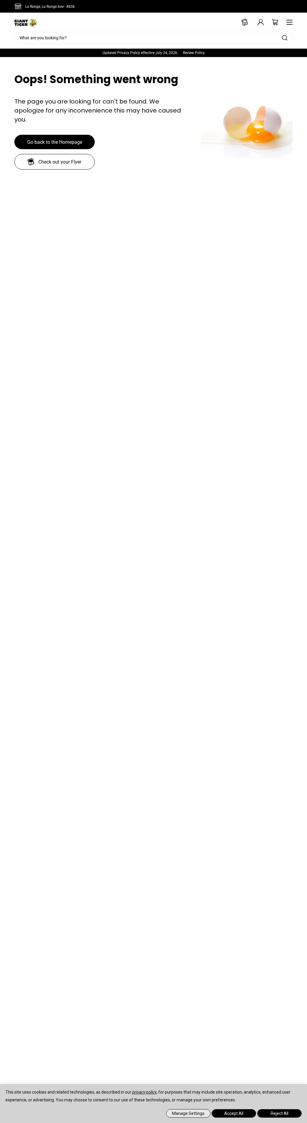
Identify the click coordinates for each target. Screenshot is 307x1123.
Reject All (279, 1113)
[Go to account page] (256, 22)
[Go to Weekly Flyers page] (242, 22)
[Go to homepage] (25, 22)
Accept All (233, 1113)
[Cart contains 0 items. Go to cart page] (271, 22)
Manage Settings (188, 1113)
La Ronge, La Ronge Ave (50, 7)
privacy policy (144, 1092)
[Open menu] (288, 22)
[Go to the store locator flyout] (19, 6)
